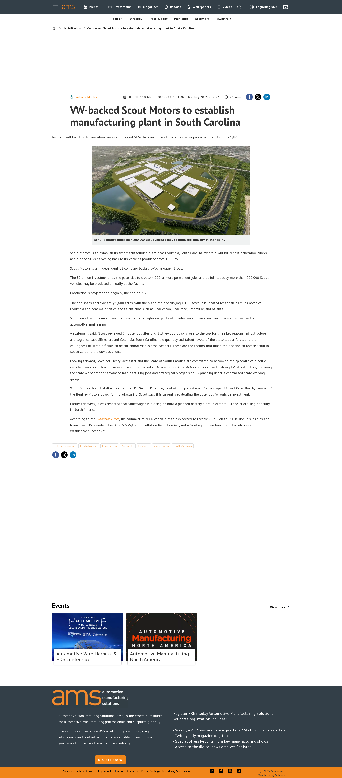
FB (222, 771)
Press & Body (158, 19)
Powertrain (223, 19)
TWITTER (240, 771)
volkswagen (161, 446)
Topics (115, 19)
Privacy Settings (150, 771)
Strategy (135, 19)
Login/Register (266, 7)
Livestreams (123, 7)
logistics (143, 446)
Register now (110, 759)
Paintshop (181, 19)
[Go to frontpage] (68, 7)
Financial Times (107, 419)
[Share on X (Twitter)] (258, 97)
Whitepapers (202, 7)
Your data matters (73, 771)
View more (277, 607)
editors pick (109, 446)
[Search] (239, 7)
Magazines (151, 7)
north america (183, 446)
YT (231, 771)
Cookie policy (94, 771)
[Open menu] (56, 7)
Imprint (121, 771)
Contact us (133, 771)
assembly (128, 446)
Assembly (202, 19)
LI (213, 771)
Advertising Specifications (177, 771)
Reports (175, 7)
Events (94, 7)
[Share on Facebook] (249, 97)
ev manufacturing (65, 446)
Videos (227, 7)
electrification (89, 446)
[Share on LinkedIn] (266, 97)
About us (109, 771)
